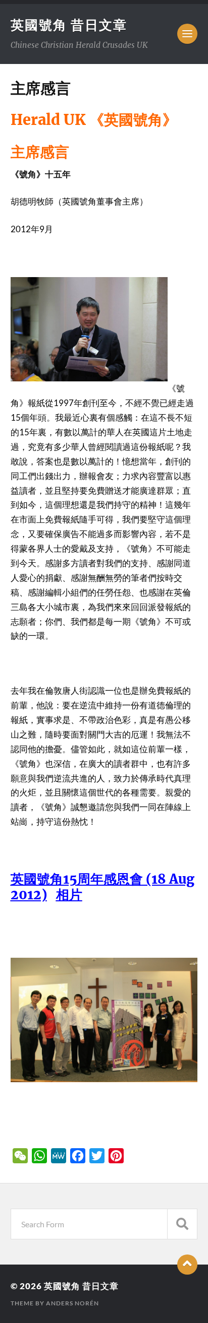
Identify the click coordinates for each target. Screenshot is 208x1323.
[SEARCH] (182, 1224)
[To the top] (187, 1264)
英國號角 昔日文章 (69, 24)
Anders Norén (72, 1303)
